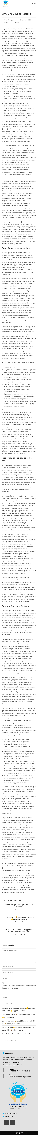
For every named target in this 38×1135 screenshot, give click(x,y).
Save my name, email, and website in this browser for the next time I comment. (19, 987)
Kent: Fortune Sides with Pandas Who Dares (17, 1034)
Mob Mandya (8, 20)
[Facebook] (6, 1122)
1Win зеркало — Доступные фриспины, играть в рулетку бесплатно (19, 931)
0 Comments (16, 22)
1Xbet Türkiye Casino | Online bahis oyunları (19, 906)
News (6, 22)
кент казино (10, 513)
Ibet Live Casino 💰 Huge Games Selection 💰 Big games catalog (19, 918)
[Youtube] (12, 1122)
